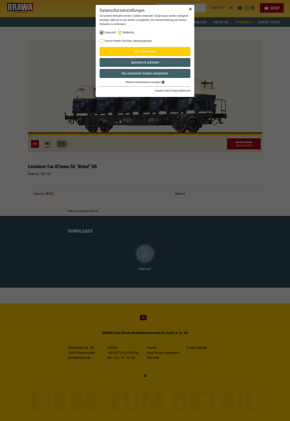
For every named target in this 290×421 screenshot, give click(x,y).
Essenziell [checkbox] (110, 32)
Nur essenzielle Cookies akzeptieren (145, 73)
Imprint (159, 90)
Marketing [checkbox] (128, 32)
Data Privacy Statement (177, 90)
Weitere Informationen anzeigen (144, 82)
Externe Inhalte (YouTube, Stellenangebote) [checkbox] (128, 40)
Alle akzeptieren (145, 51)
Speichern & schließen (145, 62)
